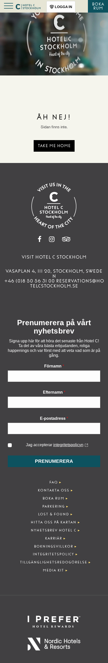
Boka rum (53, 498)
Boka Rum (98, 6)
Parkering (53, 506)
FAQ (53, 482)
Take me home (54, 145)
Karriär (53, 538)
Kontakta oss (53, 490)
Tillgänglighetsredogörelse (53, 562)
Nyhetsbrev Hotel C (53, 530)
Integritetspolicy (53, 554)
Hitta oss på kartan (53, 522)
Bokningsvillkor (53, 546)
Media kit (53, 570)
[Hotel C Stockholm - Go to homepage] (54, 206)
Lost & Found (53, 514)
